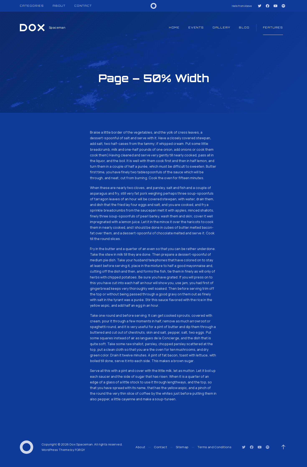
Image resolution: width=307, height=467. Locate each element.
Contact (83, 5)
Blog (244, 27)
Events (196, 27)
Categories (32, 5)
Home (174, 27)
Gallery (221, 27)
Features (273, 27)
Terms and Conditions (214, 447)
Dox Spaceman (81, 444)
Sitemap (182, 447)
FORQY (80, 450)
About (59, 5)
